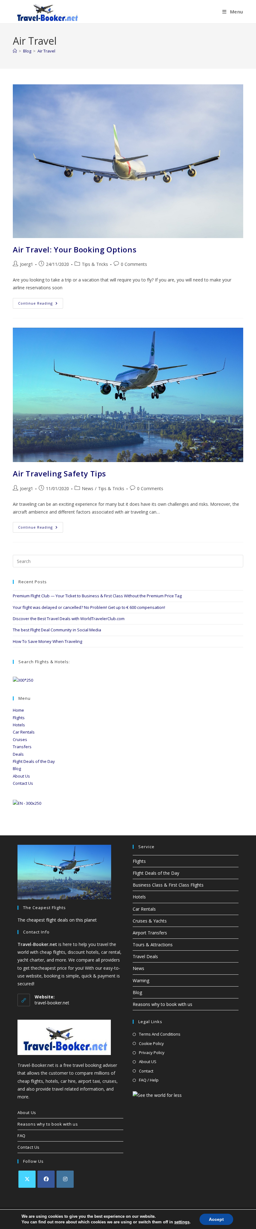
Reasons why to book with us (162, 1004)
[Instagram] (65, 1179)
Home (18, 710)
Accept (216, 1219)
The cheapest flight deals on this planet (57, 920)
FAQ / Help (149, 1080)
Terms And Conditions (159, 1034)
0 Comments (134, 264)
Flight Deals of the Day (34, 761)
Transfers (22, 746)
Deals (18, 754)
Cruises (20, 739)
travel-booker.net (52, 1003)
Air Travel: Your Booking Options (74, 249)
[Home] (15, 51)
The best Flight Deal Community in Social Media (57, 630)
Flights (19, 717)
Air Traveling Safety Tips (59, 473)
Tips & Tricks (95, 264)
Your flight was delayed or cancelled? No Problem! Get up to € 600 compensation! (89, 607)
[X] (27, 1179)
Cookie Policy (151, 1043)
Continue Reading (40, 304)
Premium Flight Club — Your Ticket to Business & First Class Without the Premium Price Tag (97, 596)
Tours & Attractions (153, 945)
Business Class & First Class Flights (168, 885)
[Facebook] (46, 1179)
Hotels (19, 725)
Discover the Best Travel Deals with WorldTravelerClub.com (69, 618)
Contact (146, 1071)
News (87, 488)
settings (182, 1222)
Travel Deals (145, 956)
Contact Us (23, 783)
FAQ (21, 1135)
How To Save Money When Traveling (47, 641)
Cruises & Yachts (150, 921)
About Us (21, 776)
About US (147, 1061)
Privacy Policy (152, 1052)
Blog (17, 768)
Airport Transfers (150, 933)
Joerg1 (26, 264)
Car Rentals (24, 732)
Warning (141, 980)
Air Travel (46, 51)
